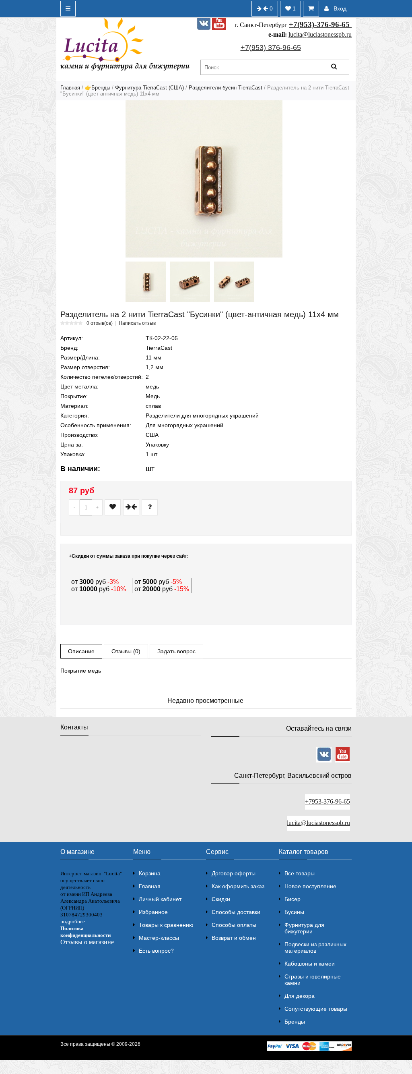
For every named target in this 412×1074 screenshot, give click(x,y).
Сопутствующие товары (315, 1008)
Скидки (221, 899)
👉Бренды (97, 88)
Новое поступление (310, 886)
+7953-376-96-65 (327, 801)
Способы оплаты (234, 925)
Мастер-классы (159, 938)
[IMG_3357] (234, 282)
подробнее (72, 921)
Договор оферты (233, 873)
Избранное (153, 912)
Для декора (299, 996)
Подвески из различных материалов (315, 947)
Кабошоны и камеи (309, 963)
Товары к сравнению (166, 925)
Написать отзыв (137, 323)
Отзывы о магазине (87, 942)
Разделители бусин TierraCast (225, 88)
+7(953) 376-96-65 (271, 48)
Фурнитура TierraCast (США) (149, 88)
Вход (340, 8)
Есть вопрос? (156, 950)
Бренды (294, 1021)
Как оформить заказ (238, 886)
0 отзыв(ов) (100, 323)
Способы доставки (236, 912)
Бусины (294, 912)
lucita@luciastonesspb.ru (320, 34)
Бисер (292, 899)
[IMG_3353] (190, 282)
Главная (70, 88)
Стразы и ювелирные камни (312, 979)
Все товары (299, 873)
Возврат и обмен (234, 938)
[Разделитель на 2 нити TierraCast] (204, 179)
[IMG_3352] (146, 282)
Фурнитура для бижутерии (304, 928)
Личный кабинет (160, 899)
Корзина (150, 873)
